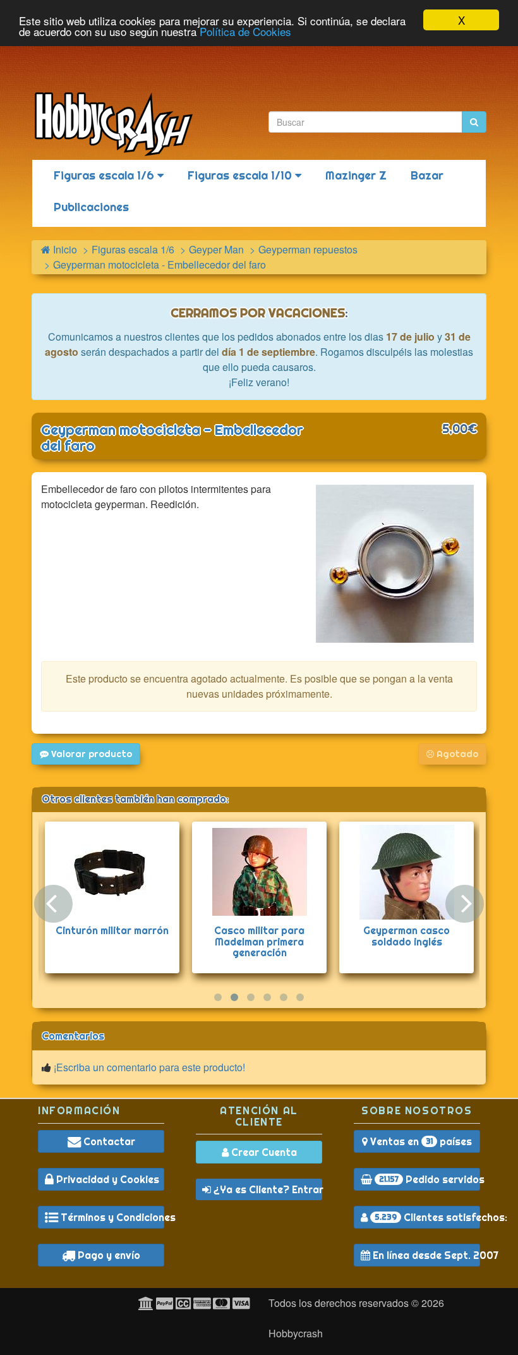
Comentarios (73, 1036)
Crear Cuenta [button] (263, 1152)
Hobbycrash (295, 1333)
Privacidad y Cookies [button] (106, 1179)
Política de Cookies (245, 31)
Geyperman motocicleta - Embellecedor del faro (172, 437)
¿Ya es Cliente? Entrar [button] (266, 1189)
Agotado (456, 754)
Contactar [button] (108, 1141)
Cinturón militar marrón (112, 930)
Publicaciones (91, 207)
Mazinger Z (356, 175)
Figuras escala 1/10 (241, 175)
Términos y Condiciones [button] (111, 1217)
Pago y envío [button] (107, 1255)
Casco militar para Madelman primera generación (259, 941)
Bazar (427, 175)
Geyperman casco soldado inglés (406, 936)
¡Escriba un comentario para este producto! (149, 1067)
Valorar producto (90, 754)
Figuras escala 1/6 (105, 175)
